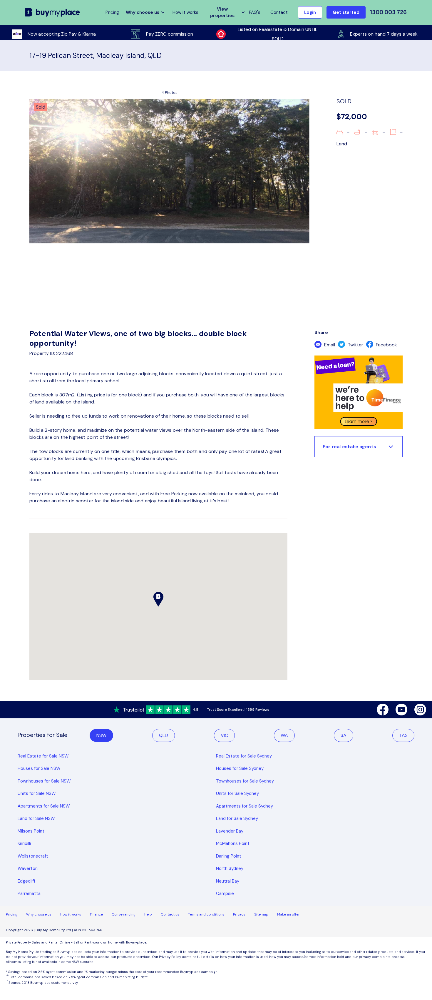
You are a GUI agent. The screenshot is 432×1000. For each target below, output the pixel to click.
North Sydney (229, 868)
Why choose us (38, 914)
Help (148, 914)
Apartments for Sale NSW (44, 806)
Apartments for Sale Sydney (244, 806)
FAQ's (254, 12)
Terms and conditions (206, 914)
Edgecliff (26, 881)
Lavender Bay (229, 831)
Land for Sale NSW (36, 818)
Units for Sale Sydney (237, 793)
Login (310, 12)
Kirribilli (24, 843)
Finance (96, 914)
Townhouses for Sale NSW (44, 781)
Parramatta (29, 893)
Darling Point (228, 856)
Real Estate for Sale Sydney (244, 756)
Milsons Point (31, 831)
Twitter (354, 345)
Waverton (28, 868)
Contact (279, 12)
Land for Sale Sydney (237, 818)
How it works (185, 12)
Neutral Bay (227, 881)
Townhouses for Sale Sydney (245, 781)
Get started (346, 12)
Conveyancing (123, 914)
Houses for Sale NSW (39, 768)
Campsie (225, 893)
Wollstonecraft (33, 856)
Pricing (11, 914)
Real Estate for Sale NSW (43, 756)
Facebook (386, 345)
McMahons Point (233, 843)
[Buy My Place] (52, 12)
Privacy (239, 914)
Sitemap (261, 914)
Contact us (170, 914)
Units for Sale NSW (37, 793)
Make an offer (288, 914)
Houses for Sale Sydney (240, 768)
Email (329, 345)
